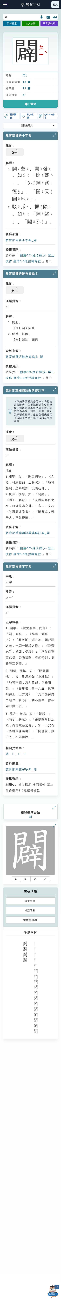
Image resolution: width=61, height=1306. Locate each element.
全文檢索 (30, 23)
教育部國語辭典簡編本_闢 (24, 356)
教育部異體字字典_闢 (21, 769)
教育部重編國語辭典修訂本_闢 (28, 533)
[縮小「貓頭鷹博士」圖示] (56, 1287)
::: (1, 10)
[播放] (16, 879)
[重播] (35, 879)
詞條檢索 (12, 23)
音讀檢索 (50, 23)
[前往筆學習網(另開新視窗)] (45, 879)
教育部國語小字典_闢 (21, 240)
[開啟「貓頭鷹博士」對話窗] (53, 1291)
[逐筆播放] (26, 879)
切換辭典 (28, 125)
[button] (42, 17)
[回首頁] (30, 4)
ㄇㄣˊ (26, 75)
